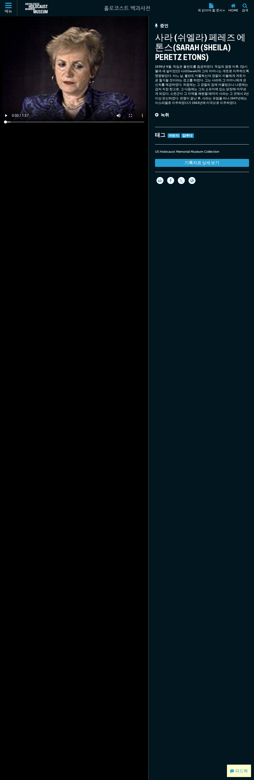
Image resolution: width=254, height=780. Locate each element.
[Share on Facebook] (170, 180)
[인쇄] (160, 180)
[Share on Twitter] (181, 180)
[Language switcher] (192, 180)
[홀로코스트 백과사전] (127, 8)
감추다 (187, 135)
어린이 (174, 135)
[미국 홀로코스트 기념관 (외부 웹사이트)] (36, 8)
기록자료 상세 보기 (202, 163)
